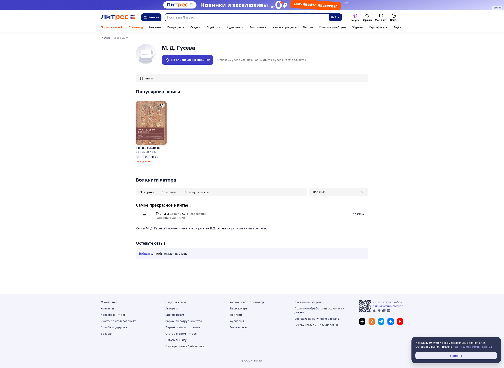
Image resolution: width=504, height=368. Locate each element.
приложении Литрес (389, 306)
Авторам (171, 308)
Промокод (136, 27)
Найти (335, 17)
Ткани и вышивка (148, 148)
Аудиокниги (235, 27)
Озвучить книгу (176, 340)
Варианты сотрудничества (183, 321)
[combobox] (246, 17)
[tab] (147, 78)
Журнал (357, 27)
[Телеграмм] (381, 321)
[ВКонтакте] (390, 321)
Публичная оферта (308, 302)
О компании (109, 302)
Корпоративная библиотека (184, 346)
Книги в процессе (284, 27)
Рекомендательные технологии (316, 325)
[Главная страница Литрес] (118, 17)
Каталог (153, 17)
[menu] (338, 192)
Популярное (175, 27)
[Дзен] (362, 321)
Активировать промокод (247, 302)
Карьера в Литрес (113, 315)
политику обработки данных (472, 346)
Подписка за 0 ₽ (111, 27)
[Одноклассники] (372, 321)
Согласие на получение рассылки (318, 318)
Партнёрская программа (182, 327)
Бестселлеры (239, 308)
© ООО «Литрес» (252, 360)
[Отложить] (162, 105)
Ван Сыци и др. (146, 152)
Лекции (308, 27)
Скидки (195, 27)
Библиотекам (174, 315)
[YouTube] (400, 321)
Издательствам (175, 302)
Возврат (106, 333)
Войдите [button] (145, 254)
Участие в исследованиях (118, 321)
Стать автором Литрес (180, 333)
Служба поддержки (114, 327)
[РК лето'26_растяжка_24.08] (252, 5)
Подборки (213, 27)
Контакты (107, 308)
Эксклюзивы (258, 27)
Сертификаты (378, 27)
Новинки (155, 27)
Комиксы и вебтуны (332, 27)
